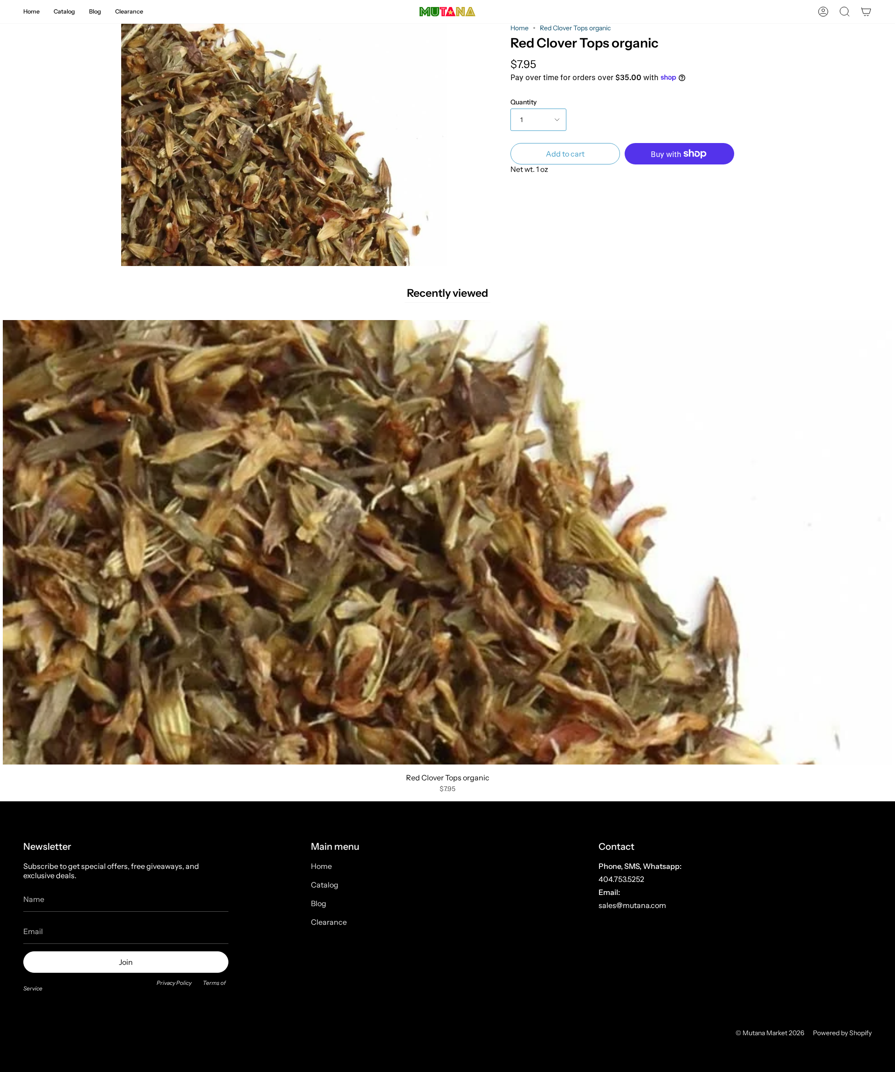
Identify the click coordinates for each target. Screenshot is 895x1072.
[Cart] (866, 11)
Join (126, 962)
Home (519, 28)
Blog (318, 903)
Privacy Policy (174, 982)
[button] (31, 11)
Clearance (329, 922)
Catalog (324, 884)
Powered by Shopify (842, 1033)
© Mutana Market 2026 (770, 1033)
